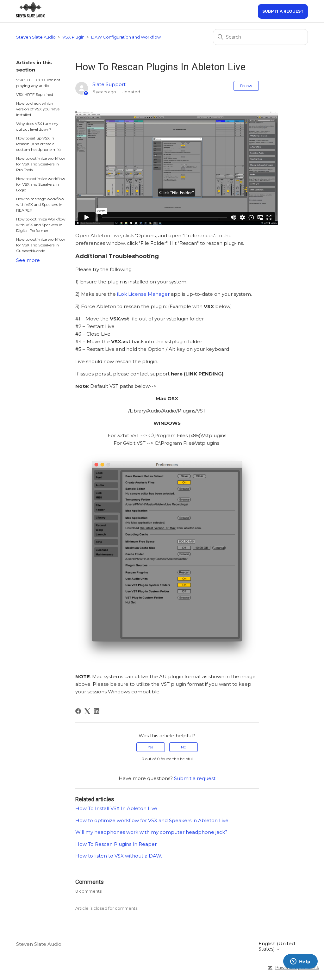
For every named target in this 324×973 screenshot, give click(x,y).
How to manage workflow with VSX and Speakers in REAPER (40, 204)
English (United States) (277, 946)
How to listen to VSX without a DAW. (118, 856)
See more (28, 260)
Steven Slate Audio (36, 37)
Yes (150, 747)
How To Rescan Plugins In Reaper (116, 844)
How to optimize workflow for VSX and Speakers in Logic (40, 184)
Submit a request (282, 11)
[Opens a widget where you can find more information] (300, 962)
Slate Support (109, 84)
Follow (246, 85)
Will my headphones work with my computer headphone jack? (151, 832)
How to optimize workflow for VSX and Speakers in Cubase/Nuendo (40, 245)
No (183, 747)
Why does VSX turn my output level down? (37, 126)
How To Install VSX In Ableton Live (116, 808)
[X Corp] (87, 711)
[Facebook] (78, 711)
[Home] (30, 16)
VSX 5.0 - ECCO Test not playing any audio (38, 82)
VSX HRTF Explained (34, 94)
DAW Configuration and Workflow (126, 37)
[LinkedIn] (96, 711)
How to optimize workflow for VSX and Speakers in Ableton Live (151, 820)
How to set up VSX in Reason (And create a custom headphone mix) (38, 144)
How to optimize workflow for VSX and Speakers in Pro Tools (40, 164)
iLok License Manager (143, 294)
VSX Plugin (73, 37)
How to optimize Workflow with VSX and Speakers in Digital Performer (40, 225)
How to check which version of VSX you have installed (37, 109)
